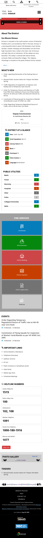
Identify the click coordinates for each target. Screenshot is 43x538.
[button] (2, 23)
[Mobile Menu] (39, 12)
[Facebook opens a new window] (21, 120)
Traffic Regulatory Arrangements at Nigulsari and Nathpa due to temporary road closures (20, 86)
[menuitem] (6, 2)
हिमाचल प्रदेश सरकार (11, 5)
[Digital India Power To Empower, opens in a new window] (21, 534)
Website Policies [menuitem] (22, 491)
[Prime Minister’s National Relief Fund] (24, 484)
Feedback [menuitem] (21, 499)
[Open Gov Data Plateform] (31, 484)
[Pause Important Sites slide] (39, 485)
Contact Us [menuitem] (21, 496)
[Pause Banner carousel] (40, 19)
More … (5, 65)
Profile (18, 123)
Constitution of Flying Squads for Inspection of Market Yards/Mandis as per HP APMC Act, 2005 (22, 100)
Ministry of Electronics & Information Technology (15, 508)
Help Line (6, 447)
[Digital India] (16, 484)
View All (34, 456)
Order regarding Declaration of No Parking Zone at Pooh (21, 75)
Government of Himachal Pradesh (31, 5)
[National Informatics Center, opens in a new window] (21, 526)
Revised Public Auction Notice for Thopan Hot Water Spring (21, 80)
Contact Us (26, 123)
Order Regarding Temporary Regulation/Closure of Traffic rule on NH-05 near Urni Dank (21, 105)
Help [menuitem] (21, 494)
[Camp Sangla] (20, 460)
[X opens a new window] (22, 120)
